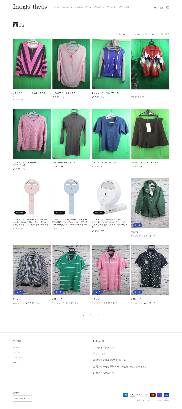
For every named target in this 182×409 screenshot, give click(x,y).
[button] (155, 7)
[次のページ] (99, 315)
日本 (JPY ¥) (20, 399)
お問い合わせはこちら (105, 373)
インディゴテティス (148, 400)
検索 (15, 363)
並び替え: (123, 34)
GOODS (16, 353)
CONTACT (18, 358)
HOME (16, 348)
